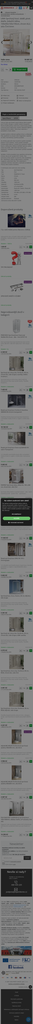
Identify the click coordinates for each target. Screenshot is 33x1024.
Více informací (5, 510)
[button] (16, 522)
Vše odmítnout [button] (16, 514)
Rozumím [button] (16, 518)
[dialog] (16, 512)
